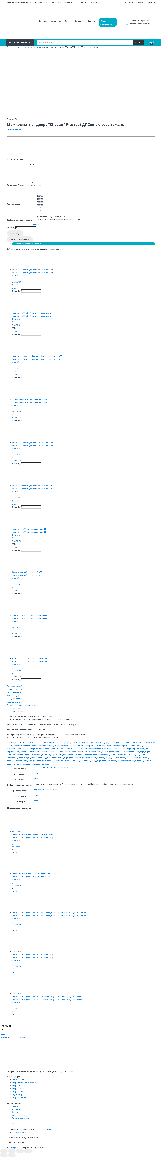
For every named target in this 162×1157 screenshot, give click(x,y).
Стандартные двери (21, 755)
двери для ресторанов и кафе (123, 761)
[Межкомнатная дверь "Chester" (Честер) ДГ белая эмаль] (36, 144)
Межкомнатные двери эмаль (89, 751)
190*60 (42, 767)
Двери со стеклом (19, 1098)
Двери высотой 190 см (131, 742)
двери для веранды (90, 758)
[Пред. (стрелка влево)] (4, 1155)
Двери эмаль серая (48, 751)
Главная (43, 21)
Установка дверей (19, 1115)
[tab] (83, 708)
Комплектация (18, 711)
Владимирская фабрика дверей (57, 742)
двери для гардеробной (109, 758)
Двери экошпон (18, 1088)
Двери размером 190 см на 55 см (69, 745)
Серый (35, 773)
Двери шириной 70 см (135, 748)
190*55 (35, 767)
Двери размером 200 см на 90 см (73, 748)
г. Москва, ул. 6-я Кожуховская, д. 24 (60, 2)
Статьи (91, 21)
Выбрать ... (16, 852)
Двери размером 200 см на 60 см (126, 745)
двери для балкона (54, 758)
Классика (36, 795)
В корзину (15, 233)
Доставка (129, 2)
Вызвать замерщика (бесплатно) (28, 244)
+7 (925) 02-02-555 (147, 21)
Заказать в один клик (20, 239)
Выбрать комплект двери (19, 220)
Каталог (19, 47)
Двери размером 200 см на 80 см (44, 748)
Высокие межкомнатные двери (95, 742)
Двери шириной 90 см (30, 751)
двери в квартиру (100, 755)
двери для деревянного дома (19, 761)
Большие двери (36, 742)
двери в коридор (131, 755)
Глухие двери (115, 742)
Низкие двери (108, 751)
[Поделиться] (12, 1151)
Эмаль (35, 778)
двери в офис (24, 758)
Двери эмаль (17, 1085)
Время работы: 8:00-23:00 (88, 2)
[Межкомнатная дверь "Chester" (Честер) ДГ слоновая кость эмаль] (36, 172)
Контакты (79, 21)
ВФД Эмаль (76, 742)
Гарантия (151, 2)
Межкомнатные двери (34, 47)
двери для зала (53, 761)
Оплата (140, 2)
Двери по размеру (46, 745)
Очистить (36, 224)
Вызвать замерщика (106, 22)
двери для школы (144, 761)
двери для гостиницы (129, 758)
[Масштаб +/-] (28, 1151)
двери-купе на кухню (15, 764)
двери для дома (39, 761)
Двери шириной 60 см (116, 748)
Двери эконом (18, 1091)
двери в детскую (85, 755)
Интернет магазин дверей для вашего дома (24, 2)
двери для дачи (145, 758)
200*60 (49, 767)
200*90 (70, 767)
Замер (68, 21)
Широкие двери (48, 755)
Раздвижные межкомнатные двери (129, 751)
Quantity (11, 228)
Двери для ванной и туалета (26, 745)
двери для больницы (72, 758)
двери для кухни (103, 761)
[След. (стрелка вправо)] (12, 1155)
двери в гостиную (69, 755)
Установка (56, 21)
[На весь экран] (20, 1151)
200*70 (56, 767)
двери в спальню (38, 758)
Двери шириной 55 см (97, 748)
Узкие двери (36, 755)
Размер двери (14, 204)
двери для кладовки (87, 761)
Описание (16, 708)
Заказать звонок (14, 130)
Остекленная (35, 185)
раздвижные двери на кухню (37, 764)
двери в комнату (116, 755)
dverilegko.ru (14, 1147)
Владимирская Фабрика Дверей (45, 789)
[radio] (58, 195)
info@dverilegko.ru (143, 24)
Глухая (35, 800)
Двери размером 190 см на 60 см (98, 745)
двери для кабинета (69, 761)
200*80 (63, 767)
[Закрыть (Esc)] (4, 1151)
